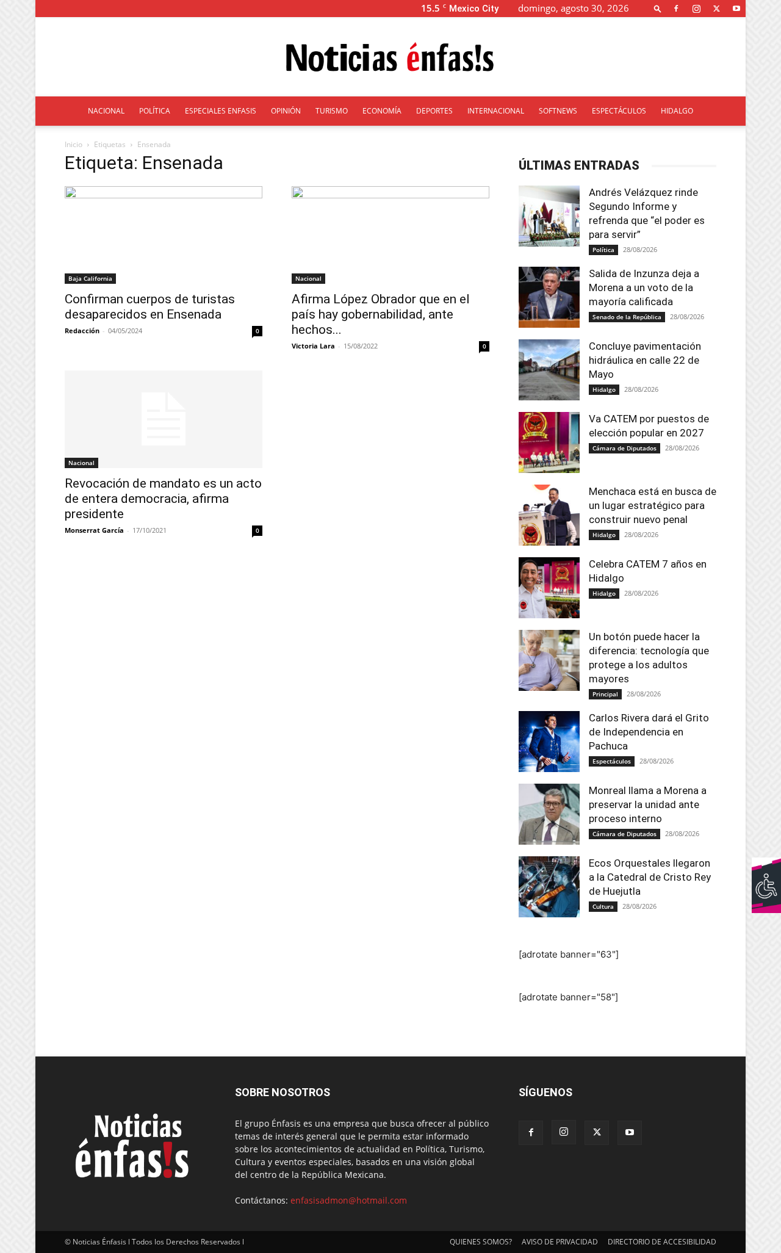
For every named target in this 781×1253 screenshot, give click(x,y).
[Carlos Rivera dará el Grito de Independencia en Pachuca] (549, 741)
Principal (605, 694)
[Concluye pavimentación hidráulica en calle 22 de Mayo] (549, 369)
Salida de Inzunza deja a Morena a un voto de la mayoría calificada (644, 287)
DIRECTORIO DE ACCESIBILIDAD (662, 1242)
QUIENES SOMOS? (481, 1242)
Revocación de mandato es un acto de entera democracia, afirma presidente (163, 498)
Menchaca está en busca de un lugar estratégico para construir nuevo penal (652, 505)
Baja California (90, 278)
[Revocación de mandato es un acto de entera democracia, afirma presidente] (163, 419)
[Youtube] (736, 8)
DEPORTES (434, 111)
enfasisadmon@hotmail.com (348, 1200)
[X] (716, 8)
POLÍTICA (154, 111)
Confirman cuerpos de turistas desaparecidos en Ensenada (150, 307)
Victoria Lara (313, 345)
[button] (658, 8)
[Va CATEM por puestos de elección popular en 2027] (549, 442)
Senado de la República (626, 316)
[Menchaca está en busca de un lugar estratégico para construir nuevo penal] (549, 515)
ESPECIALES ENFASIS (220, 111)
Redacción (82, 330)
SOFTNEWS (558, 111)
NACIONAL (106, 111)
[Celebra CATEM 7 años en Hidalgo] (549, 587)
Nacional (308, 278)
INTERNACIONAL (495, 111)
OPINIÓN (286, 111)
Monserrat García (94, 530)
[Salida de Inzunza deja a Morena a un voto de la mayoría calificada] (549, 297)
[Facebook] (676, 8)
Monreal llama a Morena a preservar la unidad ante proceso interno (648, 804)
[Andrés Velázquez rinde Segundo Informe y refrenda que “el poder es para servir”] (549, 216)
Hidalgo (604, 389)
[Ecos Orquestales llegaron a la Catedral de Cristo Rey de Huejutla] (549, 886)
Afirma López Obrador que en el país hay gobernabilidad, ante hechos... (381, 314)
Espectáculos (611, 761)
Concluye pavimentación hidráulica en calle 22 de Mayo (645, 360)
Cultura (603, 906)
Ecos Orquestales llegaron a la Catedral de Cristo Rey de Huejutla (650, 877)
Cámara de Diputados (624, 448)
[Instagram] (696, 8)
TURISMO (331, 111)
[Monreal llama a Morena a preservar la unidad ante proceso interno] (549, 814)
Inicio (73, 144)
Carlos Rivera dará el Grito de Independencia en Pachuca (649, 732)
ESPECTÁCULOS (619, 111)
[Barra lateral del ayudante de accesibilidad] (766, 872)
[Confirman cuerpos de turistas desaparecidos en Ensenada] (163, 235)
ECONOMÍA (381, 111)
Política (603, 249)
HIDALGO (677, 111)
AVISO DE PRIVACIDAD (560, 1242)
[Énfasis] (390, 57)
